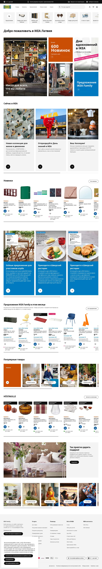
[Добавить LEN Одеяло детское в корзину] (65, 212)
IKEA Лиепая (86, 527)
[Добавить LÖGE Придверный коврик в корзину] (95, 213)
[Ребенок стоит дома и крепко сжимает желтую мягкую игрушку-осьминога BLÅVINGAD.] (50, 494)
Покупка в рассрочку (37, 530)
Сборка (34, 546)
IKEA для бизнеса (71, 539)
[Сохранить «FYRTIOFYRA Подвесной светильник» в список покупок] (95, 344)
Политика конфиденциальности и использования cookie (68, 566)
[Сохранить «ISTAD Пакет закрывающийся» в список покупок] (38, 212)
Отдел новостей (71, 536)
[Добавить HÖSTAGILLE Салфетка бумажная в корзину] (65, 428)
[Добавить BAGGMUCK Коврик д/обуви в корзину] (35, 344)
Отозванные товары (55, 533)
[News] (61, 49)
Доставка (34, 525)
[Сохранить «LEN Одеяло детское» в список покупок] (68, 212)
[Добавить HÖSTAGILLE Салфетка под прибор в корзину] (35, 428)
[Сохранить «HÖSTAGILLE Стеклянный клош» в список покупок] (53, 426)
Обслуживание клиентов (56, 525)
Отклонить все (9, 559)
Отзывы (52, 536)
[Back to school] (61, 79)
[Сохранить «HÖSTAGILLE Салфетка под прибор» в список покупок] (38, 428)
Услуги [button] (51, 7)
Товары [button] (17, 7)
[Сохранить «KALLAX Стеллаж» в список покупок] (8, 211)
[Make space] (25, 66)
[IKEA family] (86, 84)
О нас (68, 525)
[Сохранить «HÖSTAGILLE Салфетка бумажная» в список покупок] (68, 428)
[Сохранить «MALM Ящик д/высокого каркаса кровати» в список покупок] (53, 344)
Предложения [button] (33, 7)
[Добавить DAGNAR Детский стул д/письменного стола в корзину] (20, 345)
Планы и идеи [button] (43, 7)
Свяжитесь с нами (94, 566)
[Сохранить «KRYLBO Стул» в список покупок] (65, 342)
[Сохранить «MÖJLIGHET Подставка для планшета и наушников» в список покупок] (83, 344)
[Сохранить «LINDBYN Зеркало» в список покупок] (83, 211)
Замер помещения (36, 543)
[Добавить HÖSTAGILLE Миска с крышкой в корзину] (20, 426)
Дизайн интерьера (37, 540)
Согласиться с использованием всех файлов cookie (18, 555)
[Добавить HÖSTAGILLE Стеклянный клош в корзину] (50, 426)
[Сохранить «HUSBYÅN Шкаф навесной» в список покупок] (23, 211)
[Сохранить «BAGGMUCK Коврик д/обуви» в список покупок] (38, 344)
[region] (19, 552)
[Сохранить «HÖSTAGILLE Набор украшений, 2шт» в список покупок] (8, 426)
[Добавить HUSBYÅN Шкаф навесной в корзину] (20, 211)
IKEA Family (69, 542)
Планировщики (54, 530)
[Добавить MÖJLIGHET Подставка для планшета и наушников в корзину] (80, 344)
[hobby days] (86, 53)
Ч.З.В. (51, 527)
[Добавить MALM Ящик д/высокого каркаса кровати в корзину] (50, 344)
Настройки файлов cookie (12, 563)
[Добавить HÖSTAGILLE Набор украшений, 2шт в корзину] (5, 426)
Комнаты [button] (24, 7)
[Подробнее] (35, 460)
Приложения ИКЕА (71, 544)
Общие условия (85, 566)
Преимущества (7, 530)
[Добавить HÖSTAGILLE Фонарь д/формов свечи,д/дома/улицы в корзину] (95, 428)
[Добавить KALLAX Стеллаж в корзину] (5, 211)
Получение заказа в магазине (39, 527)
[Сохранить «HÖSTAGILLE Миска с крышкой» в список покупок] (23, 426)
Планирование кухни (37, 533)
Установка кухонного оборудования (37, 537)
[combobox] (71, 7)
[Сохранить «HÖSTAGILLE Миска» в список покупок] (83, 426)
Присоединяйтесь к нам (73, 547)
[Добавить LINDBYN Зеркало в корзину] (80, 211)
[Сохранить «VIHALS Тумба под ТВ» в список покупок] (5, 344)
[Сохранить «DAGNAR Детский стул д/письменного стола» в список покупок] (23, 345)
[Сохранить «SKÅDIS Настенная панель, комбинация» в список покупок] (50, 213)
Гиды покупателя (54, 539)
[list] (51, 18)
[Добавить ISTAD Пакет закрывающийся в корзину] (35, 212)
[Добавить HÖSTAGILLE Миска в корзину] (80, 426)
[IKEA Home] (7, 6)
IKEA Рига (85, 525)
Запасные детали (54, 542)
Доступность (52, 566)
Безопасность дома (72, 530)
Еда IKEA (69, 533)
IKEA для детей (71, 527)
